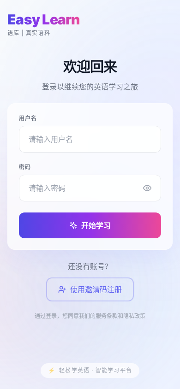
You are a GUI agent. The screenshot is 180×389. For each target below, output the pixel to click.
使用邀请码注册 (96, 289)
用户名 (28, 118)
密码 (25, 167)
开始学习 (96, 225)
